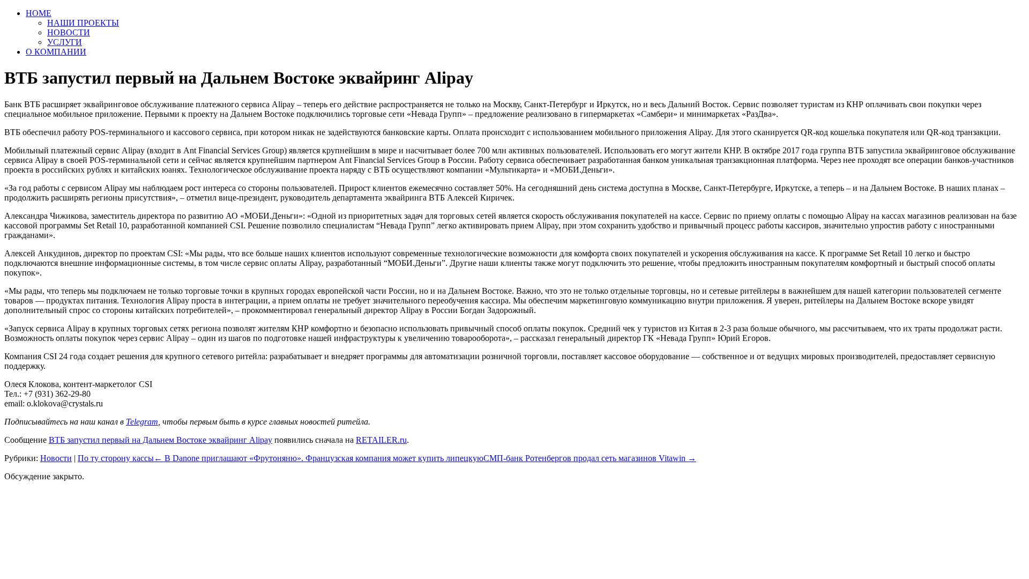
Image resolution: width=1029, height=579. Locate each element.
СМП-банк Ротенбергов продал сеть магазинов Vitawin (589, 458)
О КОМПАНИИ (56, 51)
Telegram (142, 421)
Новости (56, 458)
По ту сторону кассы (116, 458)
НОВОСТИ (68, 32)
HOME (38, 13)
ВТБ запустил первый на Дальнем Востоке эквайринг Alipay (160, 439)
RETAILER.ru (381, 439)
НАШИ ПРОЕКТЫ (83, 22)
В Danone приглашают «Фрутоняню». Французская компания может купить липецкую (318, 458)
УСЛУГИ (64, 42)
